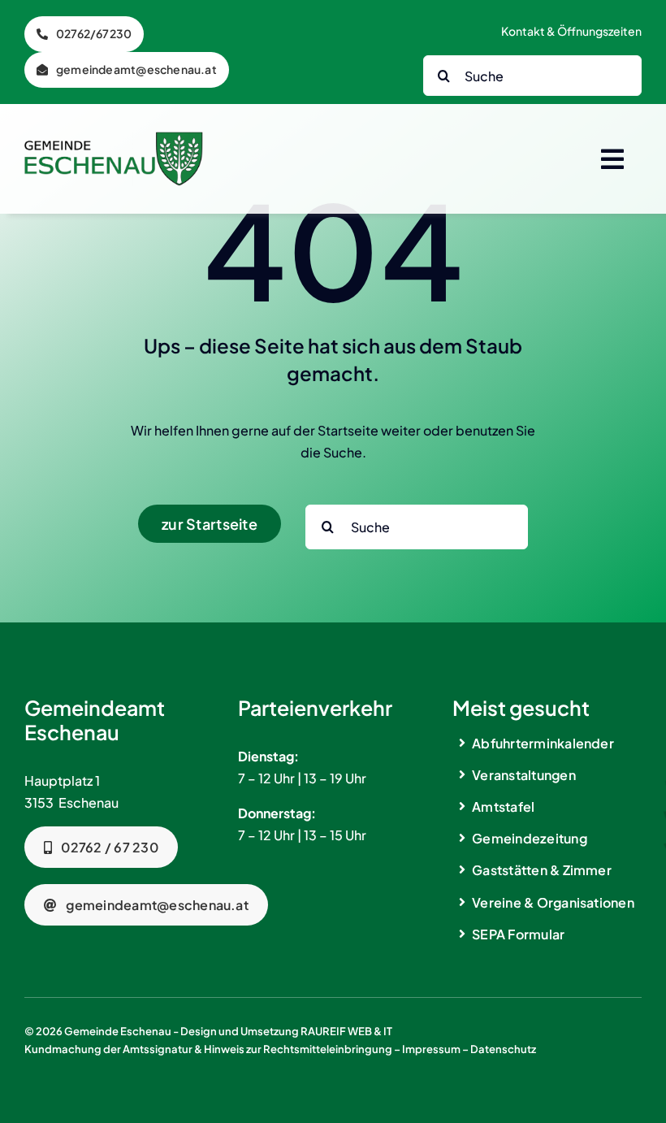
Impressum (431, 1049)
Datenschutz (503, 1049)
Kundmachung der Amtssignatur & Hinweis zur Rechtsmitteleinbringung (208, 1049)
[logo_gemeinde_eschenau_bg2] (113, 137)
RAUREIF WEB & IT (346, 1031)
